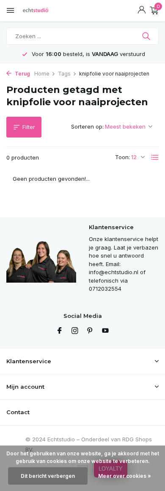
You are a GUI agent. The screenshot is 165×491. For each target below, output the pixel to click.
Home (42, 73)
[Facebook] (59, 331)
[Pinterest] (90, 331)
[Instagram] (75, 331)
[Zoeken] (147, 36)
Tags (64, 73)
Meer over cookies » (124, 476)
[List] (155, 157)
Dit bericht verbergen (48, 476)
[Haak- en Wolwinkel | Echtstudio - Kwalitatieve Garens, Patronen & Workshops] (44, 11)
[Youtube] (105, 331)
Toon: (122, 157)
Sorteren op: (87, 126)
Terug (22, 73)
